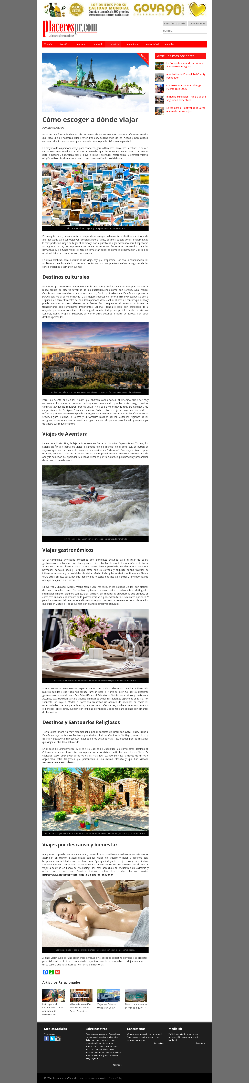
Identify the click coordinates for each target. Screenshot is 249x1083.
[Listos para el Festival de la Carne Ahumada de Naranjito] (53, 1000)
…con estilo (96, 44)
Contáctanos (197, 23)
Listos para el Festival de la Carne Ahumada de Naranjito (52, 1009)
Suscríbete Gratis (174, 23)
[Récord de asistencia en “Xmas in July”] (136, 1000)
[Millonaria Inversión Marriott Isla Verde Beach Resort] (81, 1000)
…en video (168, 44)
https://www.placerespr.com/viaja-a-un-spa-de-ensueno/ (77, 874)
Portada (48, 44)
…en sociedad (151, 44)
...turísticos (144, 57)
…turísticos (113, 44)
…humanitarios (131, 44)
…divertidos (62, 44)
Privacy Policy (115, 1078)
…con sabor (80, 44)
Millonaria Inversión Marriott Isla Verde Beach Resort (80, 1007)
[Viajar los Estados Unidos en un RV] (108, 1000)
